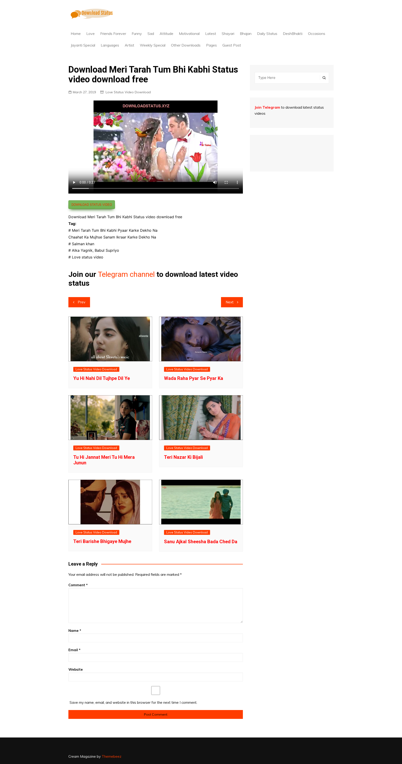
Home (76, 33)
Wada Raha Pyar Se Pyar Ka (193, 378)
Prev (81, 302)
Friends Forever (113, 33)
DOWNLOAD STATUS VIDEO (91, 204)
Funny (137, 33)
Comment (78, 585)
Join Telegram (267, 107)
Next (230, 302)
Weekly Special (152, 45)
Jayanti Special (83, 45)
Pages (211, 45)
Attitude (166, 33)
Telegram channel (126, 274)
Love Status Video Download (128, 92)
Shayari (228, 33)
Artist (129, 45)
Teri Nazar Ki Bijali (183, 457)
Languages (110, 45)
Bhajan (245, 33)
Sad (150, 33)
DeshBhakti (292, 33)
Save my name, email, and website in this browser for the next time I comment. (133, 702)
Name (74, 630)
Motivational (189, 33)
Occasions (316, 33)
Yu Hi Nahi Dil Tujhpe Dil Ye (101, 378)
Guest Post (231, 45)
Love (90, 33)
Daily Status (267, 33)
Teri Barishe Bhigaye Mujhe (102, 541)
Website (75, 669)
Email (74, 650)
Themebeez (111, 756)
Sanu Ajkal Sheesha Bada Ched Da (200, 541)
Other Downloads (186, 45)
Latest (210, 33)
